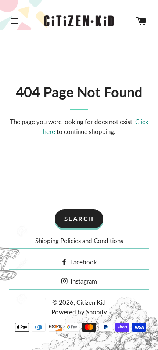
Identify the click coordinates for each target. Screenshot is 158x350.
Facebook (83, 262)
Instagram (83, 281)
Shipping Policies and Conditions (79, 241)
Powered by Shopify (79, 312)
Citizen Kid (91, 302)
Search (79, 219)
